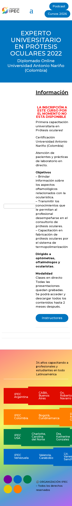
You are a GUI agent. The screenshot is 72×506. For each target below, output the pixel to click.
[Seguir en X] (17, 479)
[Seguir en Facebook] (8, 479)
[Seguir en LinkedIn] (17, 489)
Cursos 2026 (57, 13)
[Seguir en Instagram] (8, 489)
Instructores (52, 318)
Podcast (59, 6)
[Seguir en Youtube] (27, 479)
